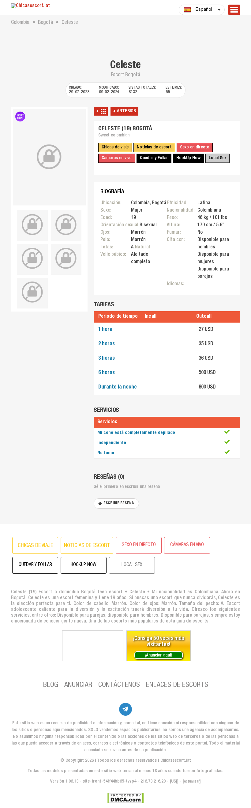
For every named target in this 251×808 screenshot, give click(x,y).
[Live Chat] (93, 645)
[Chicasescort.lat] (49, 6)
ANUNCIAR (78, 685)
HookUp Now (188, 158)
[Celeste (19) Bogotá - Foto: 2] (32, 224)
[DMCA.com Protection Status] (125, 797)
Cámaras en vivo (117, 158)
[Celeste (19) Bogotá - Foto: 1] (49, 157)
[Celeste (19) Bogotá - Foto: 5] (66, 258)
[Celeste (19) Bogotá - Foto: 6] (32, 292)
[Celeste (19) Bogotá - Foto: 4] (32, 258)
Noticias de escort (154, 147)
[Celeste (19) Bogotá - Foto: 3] (66, 224)
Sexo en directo (194, 147)
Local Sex (217, 158)
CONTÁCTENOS (119, 685)
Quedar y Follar (154, 158)
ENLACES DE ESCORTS (177, 685)
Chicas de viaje (115, 147)
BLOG (50, 685)
